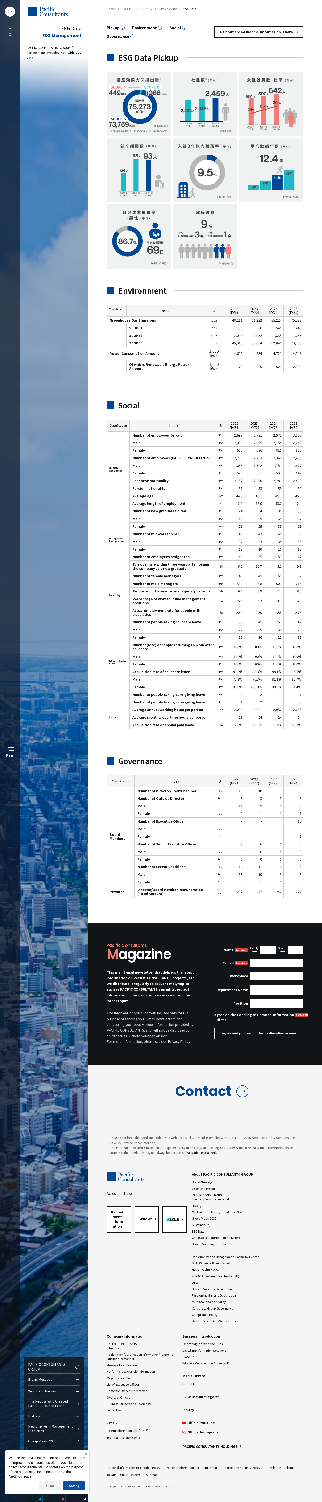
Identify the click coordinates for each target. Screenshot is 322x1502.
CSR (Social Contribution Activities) (216, 1238)
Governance (118, 36)
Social (175, 27)
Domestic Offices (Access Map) (128, 1391)
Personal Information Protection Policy (133, 1467)
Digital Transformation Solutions (204, 1350)
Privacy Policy (179, 1041)
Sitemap (152, 1475)
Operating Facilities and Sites (202, 1344)
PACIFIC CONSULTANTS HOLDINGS (210, 1446)
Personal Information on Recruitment (191, 1467)
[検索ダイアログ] (10, 12)
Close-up (188, 1357)
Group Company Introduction (212, 1244)
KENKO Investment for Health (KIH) (215, 1276)
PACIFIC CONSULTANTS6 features (122, 1346)
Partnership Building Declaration (214, 1295)
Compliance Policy (204, 1315)
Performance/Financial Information (131, 1371)
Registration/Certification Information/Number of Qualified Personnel (140, 1356)
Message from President (123, 1365)
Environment (144, 27)
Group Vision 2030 (42, 1441)
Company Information (125, 1336)
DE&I (195, 1282)
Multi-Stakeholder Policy (209, 1302)
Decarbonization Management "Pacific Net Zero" (225, 1257)
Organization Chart (120, 1378)
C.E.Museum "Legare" (201, 1396)
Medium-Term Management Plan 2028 (50, 1428)
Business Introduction (201, 1336)
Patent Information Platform (126, 1431)
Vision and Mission (42, 1391)
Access (112, 1193)
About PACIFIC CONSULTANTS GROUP (222, 1174)
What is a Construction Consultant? (206, 1363)
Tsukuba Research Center (124, 1438)
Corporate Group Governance (213, 1308)
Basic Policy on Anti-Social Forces (215, 1321)
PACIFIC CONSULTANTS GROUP (46, 1366)
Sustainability (201, 1225)
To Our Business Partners (123, 1475)
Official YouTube (201, 1422)
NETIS (111, 1423)
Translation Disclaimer (200, 1153)
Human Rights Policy (205, 1269)
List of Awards (116, 1410)
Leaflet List (190, 1384)
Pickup (113, 27)
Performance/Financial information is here (256, 31)
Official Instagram (202, 1432)
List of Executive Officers (123, 1384)
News (128, 1193)
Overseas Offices (118, 1397)
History (34, 1416)
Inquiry (188, 1409)
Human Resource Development (213, 1289)
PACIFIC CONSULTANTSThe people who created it (210, 1197)
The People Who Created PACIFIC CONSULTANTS (48, 1403)
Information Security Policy (241, 1467)
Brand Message (40, 1379)
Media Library (193, 1376)
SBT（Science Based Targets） (213, 1263)
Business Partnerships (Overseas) (129, 1404)
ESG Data (198, 1231)
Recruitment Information (117, 1219)
